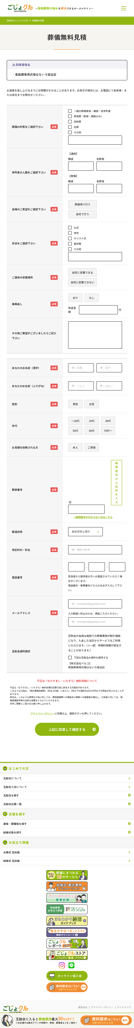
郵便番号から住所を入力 (116, 482)
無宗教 (77, 243)
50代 (75, 431)
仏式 (76, 227)
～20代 (75, 421)
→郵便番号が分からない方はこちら (93, 517)
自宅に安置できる (82, 272)
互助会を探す (11, 795)
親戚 (70, 159)
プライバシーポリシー (42, 713)
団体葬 (77, 121)
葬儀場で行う (82, 204)
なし (91, 298)
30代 (91, 421)
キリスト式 (80, 238)
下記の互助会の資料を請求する (91, 657)
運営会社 (82, 1007)
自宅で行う (82, 214)
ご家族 (92, 447)
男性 (75, 404)
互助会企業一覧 (12, 804)
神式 (76, 233)
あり (75, 298)
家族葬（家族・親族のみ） (88, 116)
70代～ (108, 431)
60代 (91, 431)
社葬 (76, 127)
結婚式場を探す (12, 832)
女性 (91, 404)
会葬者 (100, 159)
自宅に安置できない (82, 282)
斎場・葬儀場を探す (15, 823)
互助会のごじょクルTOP (17, 20)
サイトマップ (124, 1007)
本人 (75, 447)
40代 (108, 421)
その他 (77, 132)
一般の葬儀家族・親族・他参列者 (92, 111)
